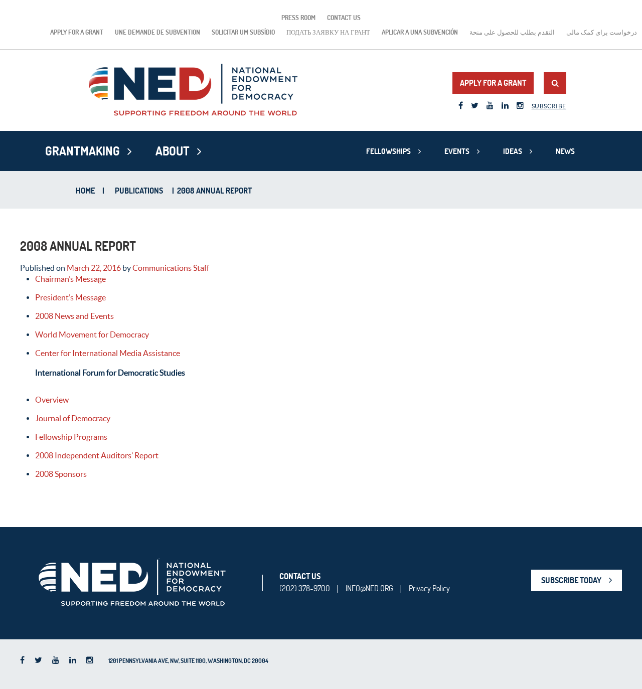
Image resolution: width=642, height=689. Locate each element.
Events (456, 151)
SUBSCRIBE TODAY (571, 580)
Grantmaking (82, 150)
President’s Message (71, 297)
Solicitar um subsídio (243, 32)
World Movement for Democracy (92, 334)
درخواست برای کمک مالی (601, 32)
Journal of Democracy (72, 418)
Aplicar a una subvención (420, 32)
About (172, 150)
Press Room (298, 18)
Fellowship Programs (71, 436)
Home (85, 191)
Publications (139, 191)
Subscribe (549, 106)
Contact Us (344, 18)
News (565, 151)
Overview (52, 399)
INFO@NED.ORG (369, 588)
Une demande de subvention (157, 32)
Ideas (512, 151)
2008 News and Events (75, 315)
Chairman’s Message (70, 278)
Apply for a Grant (76, 32)
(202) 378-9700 (304, 588)
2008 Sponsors (61, 473)
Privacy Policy (429, 588)
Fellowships (388, 151)
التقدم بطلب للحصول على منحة (512, 32)
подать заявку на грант (328, 32)
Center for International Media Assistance (107, 353)
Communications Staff (170, 267)
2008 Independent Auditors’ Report (96, 455)
